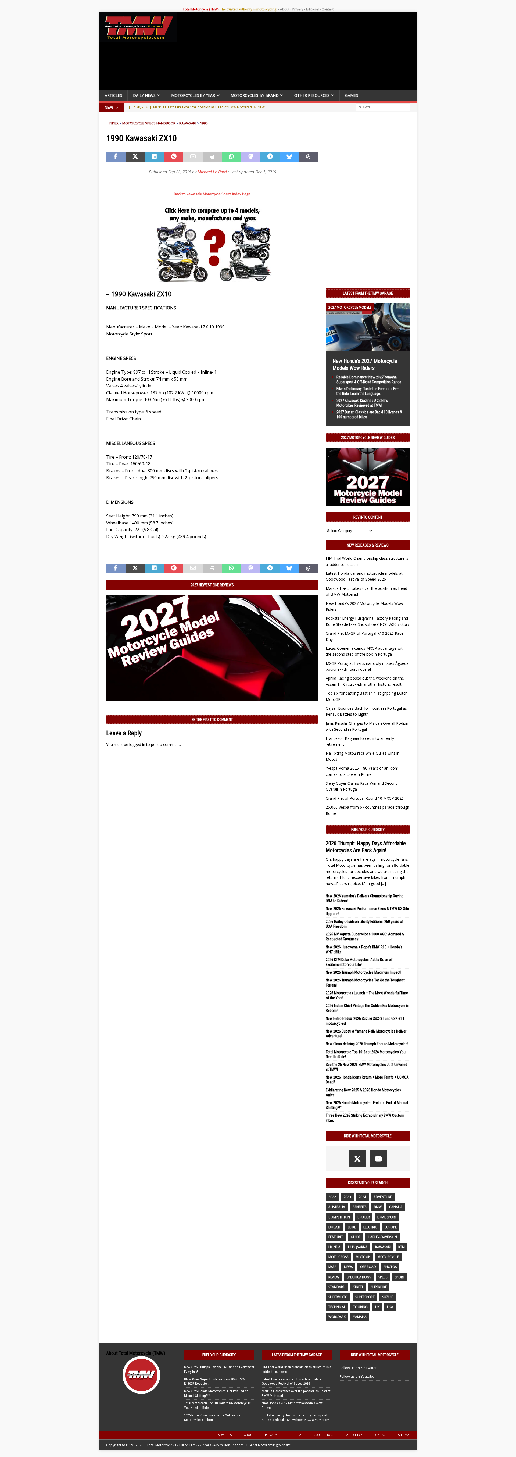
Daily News (144, 95)
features (335, 1237)
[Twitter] (357, 1158)
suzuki (387, 1297)
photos (390, 1267)
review (333, 1277)
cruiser (363, 1217)
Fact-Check (354, 1435)
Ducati (334, 1227)
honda (334, 1247)
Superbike (379, 1287)
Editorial (312, 9)
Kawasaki (187, 123)
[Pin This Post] (173, 157)
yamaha (360, 1317)
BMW (378, 1207)
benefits (359, 1207)
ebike (352, 1227)
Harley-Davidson (382, 1237)
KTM (401, 1247)
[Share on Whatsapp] (231, 157)
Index (114, 123)
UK (377, 1307)
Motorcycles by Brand (255, 95)
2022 (332, 1197)
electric (370, 1227)
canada (396, 1207)
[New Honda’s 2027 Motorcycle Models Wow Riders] (368, 347)
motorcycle (388, 1257)
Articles (113, 95)
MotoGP (363, 1257)
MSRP (332, 1267)
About (284, 9)
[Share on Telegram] (270, 157)
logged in (137, 744)
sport (400, 1277)
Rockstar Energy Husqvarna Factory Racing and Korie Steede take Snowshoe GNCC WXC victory (295, 1417)
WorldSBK (337, 1317)
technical (337, 1307)
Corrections (324, 1435)
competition (339, 1217)
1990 (203, 123)
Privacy (297, 9)
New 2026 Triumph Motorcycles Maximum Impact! (363, 972)
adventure (383, 1197)
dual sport (387, 1217)
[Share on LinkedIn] (154, 157)
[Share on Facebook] (116, 157)
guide (355, 1237)
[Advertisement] (299, 52)
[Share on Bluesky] (289, 157)
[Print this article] (212, 157)
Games (351, 95)
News (348, 1267)
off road (368, 1267)
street (358, 1287)
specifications (359, 1277)
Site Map (404, 1435)
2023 (347, 1197)
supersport (365, 1297)
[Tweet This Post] (135, 157)
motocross (338, 1257)
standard (336, 1287)
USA (390, 1307)
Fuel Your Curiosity (368, 829)
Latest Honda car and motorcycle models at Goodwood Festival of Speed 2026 (292, 1381)
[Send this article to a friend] (193, 157)
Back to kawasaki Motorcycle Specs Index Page (212, 193)
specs (382, 1277)
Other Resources (311, 95)
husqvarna (358, 1247)
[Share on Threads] (308, 157)
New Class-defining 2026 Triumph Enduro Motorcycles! (367, 1044)
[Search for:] (383, 106)
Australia (336, 1207)
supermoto (338, 1297)
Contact (328, 9)
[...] (383, 883)
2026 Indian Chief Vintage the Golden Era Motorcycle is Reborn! (212, 1417)
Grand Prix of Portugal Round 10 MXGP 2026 (365, 798)
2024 (362, 1197)
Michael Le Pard (212, 171)
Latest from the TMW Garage (368, 293)
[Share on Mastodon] (250, 157)
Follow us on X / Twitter (358, 1367)
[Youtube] (378, 1158)
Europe (391, 1227)
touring (360, 1307)
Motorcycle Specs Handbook (148, 123)
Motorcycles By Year (193, 95)
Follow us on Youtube (357, 1376)
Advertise (225, 1435)
